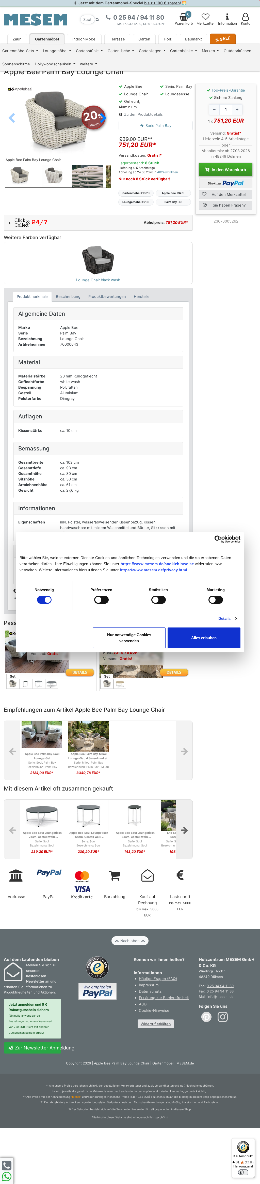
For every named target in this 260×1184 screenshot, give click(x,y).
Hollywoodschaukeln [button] (53, 64)
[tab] (32, 297)
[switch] (101, 600)
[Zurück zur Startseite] (35, 19)
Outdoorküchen (237, 51)
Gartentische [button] (119, 51)
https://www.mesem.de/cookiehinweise (157, 564)
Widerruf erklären (156, 1024)
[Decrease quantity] (214, 110)
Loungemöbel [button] (55, 51)
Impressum (149, 985)
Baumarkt (193, 39)
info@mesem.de (220, 997)
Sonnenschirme (16, 64)
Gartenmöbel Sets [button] (18, 51)
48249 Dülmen (167, 172)
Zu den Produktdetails (143, 114)
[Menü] (252, 1141)
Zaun (17, 39)
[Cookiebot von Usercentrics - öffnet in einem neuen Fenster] (218, 539)
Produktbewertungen (107, 296)
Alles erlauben (204, 638)
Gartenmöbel (47, 39)
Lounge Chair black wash (98, 280)
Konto (245, 23)
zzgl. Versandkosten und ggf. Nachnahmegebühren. (181, 1085)
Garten (144, 39)
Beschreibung (68, 296)
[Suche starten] (97, 19)
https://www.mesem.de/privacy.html (153, 570)
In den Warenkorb (228, 169)
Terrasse (117, 39)
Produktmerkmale (32, 296)
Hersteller (142, 296)
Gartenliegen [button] (150, 51)
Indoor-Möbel (84, 39)
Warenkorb (184, 18)
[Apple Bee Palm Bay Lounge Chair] (57, 124)
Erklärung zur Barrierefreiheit (164, 998)
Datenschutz (150, 991)
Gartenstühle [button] (88, 51)
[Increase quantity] (237, 110)
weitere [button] (87, 64)
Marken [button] (209, 51)
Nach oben (130, 941)
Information (227, 23)
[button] (103, 118)
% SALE (223, 38)
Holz (168, 39)
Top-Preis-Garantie (228, 90)
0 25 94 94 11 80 (220, 986)
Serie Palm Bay (157, 125)
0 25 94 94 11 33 (220, 991)
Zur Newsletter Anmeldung (37, 1047)
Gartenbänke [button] (182, 51)
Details (224, 618)
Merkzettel (205, 23)
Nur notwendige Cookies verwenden (129, 638)
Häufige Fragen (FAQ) (158, 978)
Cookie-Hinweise (154, 1010)
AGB (143, 1004)
